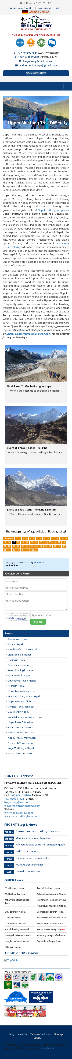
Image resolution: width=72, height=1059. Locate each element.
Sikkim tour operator (27, 851)
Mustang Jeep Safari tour (51, 935)
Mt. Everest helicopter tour (17, 902)
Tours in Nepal (13, 917)
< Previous (8, 538)
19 (23, 542)
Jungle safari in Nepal (17, 941)
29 (5, 546)
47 (23, 550)
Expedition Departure (49, 941)
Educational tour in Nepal (22, 680)
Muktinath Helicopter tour (51, 900)
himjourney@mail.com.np (38, 61)
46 (18, 550)
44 (9, 550)
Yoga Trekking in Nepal (21, 748)
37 (41, 546)
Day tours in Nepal (15, 912)
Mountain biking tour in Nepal (24, 696)
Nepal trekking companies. (53, 210)
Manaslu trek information (29, 871)
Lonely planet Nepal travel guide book (28, 333)
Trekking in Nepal (18, 639)
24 (45, 542)
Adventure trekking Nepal (51, 894)
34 (27, 546)
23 (41, 542)
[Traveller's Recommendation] (52, 42)
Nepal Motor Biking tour (21, 722)
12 (57, 538)
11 (53, 538)
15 (5, 542)
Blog (11, 1034)
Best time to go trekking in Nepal (29, 386)
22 (36, 542)
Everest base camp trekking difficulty (31, 509)
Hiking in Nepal (16, 686)
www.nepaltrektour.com (18, 812)
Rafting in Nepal (17, 660)
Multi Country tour (15, 894)
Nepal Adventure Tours (21, 732)
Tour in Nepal (15, 644)
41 (59, 546)
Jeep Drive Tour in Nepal (21, 753)
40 (55, 546)
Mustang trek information (30, 864)
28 (64, 542)
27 (59, 542)
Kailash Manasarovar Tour (51, 917)
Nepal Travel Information (22, 738)
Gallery (37, 1038)
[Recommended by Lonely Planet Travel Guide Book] (20, 42)
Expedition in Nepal (18, 665)
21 (32, 542)
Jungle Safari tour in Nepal (22, 649)
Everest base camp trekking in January (37, 831)
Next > (34, 550)
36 (36, 546)
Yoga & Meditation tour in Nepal (25, 717)
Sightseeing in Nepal (19, 654)
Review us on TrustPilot (21, 8)
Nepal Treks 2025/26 (51, 929)
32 (18, 546)
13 (62, 538)
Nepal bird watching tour (21, 691)
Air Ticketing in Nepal (17, 929)
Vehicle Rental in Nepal (21, 706)
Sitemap (58, 1034)
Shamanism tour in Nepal (50, 912)
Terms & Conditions (40, 1034)
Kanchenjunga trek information (33, 858)
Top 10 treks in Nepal (48, 888)
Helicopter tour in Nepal (21, 727)
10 (48, 538)
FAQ (58, 8)
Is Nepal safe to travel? (18, 935)
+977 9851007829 (26, 52)
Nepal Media (47, 1048)
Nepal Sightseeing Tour (50, 923)
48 (27, 550)
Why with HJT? (36, 73)
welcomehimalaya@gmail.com (38, 65)
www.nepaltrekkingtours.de (20, 816)
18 (18, 542)
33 (23, 546)
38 (46, 546)
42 (64, 546)
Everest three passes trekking (27, 448)
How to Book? (44, 8)
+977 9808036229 (28, 57)
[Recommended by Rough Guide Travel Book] (31, 42)
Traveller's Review (15, 923)
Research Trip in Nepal (20, 743)
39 (50, 546)
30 (9, 546)
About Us (22, 1034)
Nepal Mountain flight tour (22, 701)
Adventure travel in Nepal (51, 906)
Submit (38, 621)
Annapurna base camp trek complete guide (40, 844)
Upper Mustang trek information (33, 838)
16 (9, 542)
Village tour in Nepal (19, 675)
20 (27, 542)
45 (14, 550)
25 (50, 542)
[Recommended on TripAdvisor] (41, 42)
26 (54, 542)
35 (32, 546)
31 (14, 546)
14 (66, 538)
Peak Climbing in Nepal (21, 670)
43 (5, 550)
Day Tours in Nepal (18, 712)
